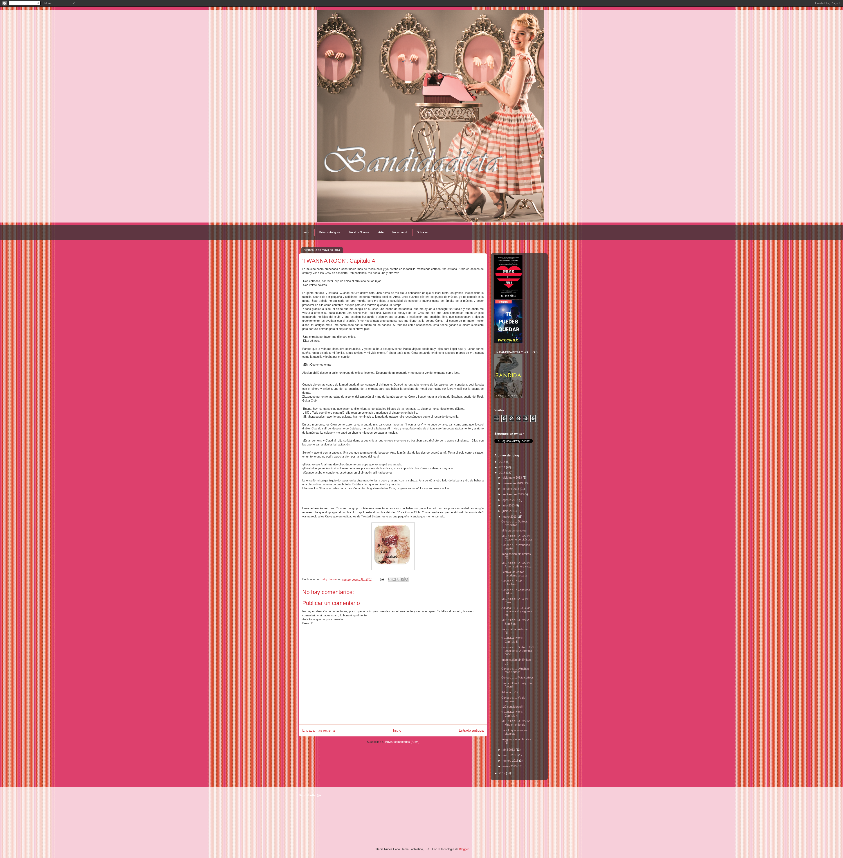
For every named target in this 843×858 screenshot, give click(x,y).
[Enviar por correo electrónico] (390, 579)
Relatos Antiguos (329, 232)
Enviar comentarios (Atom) (402, 741)
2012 (502, 773)
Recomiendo (400, 232)
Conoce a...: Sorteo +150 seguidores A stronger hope (517, 651)
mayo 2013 (510, 516)
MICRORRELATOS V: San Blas (515, 622)
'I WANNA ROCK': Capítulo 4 (512, 714)
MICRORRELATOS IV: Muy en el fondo (516, 723)
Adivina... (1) (509, 692)
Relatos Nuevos (359, 232)
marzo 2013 (510, 755)
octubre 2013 (511, 488)
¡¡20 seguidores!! (512, 706)
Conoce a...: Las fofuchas (511, 582)
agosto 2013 (511, 500)
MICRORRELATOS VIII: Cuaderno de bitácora (516, 537)
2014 (502, 467)
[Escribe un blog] (394, 579)
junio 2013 (509, 511)
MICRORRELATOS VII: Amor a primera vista (516, 564)
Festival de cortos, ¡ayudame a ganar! (514, 573)
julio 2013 (509, 505)
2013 (502, 472)
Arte (381, 232)
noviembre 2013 (513, 483)
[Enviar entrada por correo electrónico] (382, 579)
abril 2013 (509, 749)
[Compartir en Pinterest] (406, 579)
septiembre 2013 (513, 494)
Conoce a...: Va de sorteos (513, 699)
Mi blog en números (513, 530)
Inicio (306, 232)
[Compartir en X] (398, 579)
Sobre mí (423, 232)
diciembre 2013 (513, 477)
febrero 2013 (511, 760)
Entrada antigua (471, 730)
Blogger (463, 849)
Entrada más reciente (318, 730)
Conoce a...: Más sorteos (517, 677)
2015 (502, 461)
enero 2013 (510, 766)
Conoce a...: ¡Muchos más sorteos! (515, 670)
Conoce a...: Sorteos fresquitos (514, 523)
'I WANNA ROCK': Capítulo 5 (512, 640)
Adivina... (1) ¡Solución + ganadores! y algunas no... (517, 611)
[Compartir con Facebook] (402, 579)
